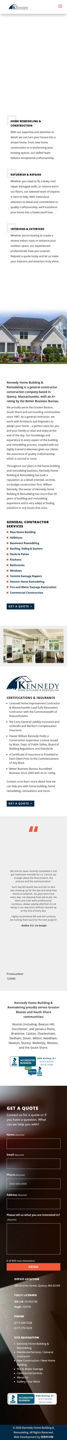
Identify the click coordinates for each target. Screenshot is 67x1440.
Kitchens (15, 559)
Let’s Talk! (32, 287)
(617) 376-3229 (23, 1328)
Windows (16, 570)
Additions (16, 537)
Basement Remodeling (24, 543)
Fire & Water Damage (30, 1369)
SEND (33, 1267)
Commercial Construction (26, 592)
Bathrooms (17, 565)
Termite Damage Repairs (26, 576)
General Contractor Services (28, 524)
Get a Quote (18, 606)
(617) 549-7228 (23, 1323)
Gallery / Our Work (28, 1381)
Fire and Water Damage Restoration (33, 587)
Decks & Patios (19, 554)
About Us (22, 1377)
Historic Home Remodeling (27, 581)
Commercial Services (29, 1373)
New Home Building (23, 532)
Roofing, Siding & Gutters (26, 548)
